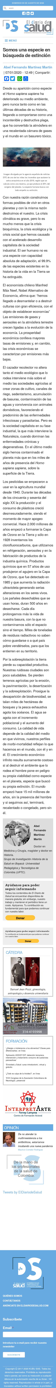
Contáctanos (11, 1300)
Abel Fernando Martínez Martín (28, 67)
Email (7, 1327)
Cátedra (14, 952)
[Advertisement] (28, 1222)
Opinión (11, 1127)
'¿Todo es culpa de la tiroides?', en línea (23, 1073)
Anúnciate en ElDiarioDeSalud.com (25, 1305)
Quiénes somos (12, 1295)
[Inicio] (28, 33)
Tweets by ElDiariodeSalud (22, 1192)
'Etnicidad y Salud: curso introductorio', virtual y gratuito (26, 1065)
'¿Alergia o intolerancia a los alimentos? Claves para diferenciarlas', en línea (28, 1049)
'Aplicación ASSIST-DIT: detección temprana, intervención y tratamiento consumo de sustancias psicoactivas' (27, 1057)
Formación (16, 1041)
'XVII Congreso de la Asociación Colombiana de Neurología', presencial (26, 1079)
